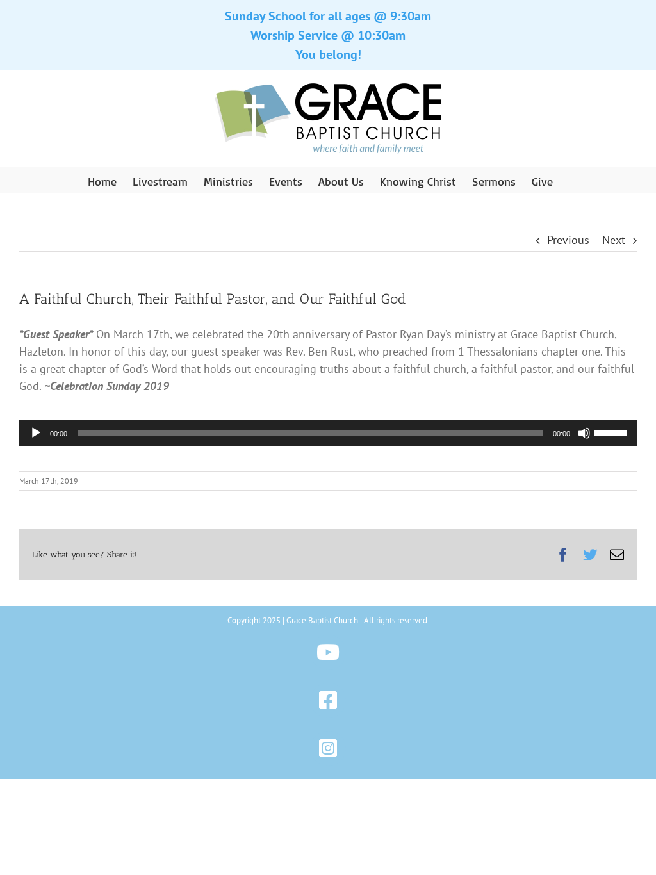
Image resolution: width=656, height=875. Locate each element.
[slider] (612, 431)
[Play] (35, 433)
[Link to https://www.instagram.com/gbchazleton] (328, 748)
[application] (328, 433)
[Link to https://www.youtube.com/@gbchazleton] (328, 652)
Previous (568, 240)
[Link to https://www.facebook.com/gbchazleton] (328, 700)
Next (613, 240)
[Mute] (584, 433)
